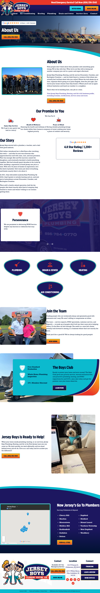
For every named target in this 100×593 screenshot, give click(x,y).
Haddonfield (64, 529)
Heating (41, 13)
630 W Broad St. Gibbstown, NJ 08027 (73, 566)
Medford (84, 519)
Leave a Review (89, 572)
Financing (89, 566)
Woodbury (84, 533)
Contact (93, 13)
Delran (62, 536)
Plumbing (51, 13)
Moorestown (64, 522)
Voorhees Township (88, 526)
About (15, 13)
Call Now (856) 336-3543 (86, 2)
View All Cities (64, 542)
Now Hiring (53, 341)
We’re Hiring (76, 8)
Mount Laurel (86, 522)
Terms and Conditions (34, 591)
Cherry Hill (64, 515)
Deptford (84, 515)
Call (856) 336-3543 (11, 37)
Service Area (82, 13)
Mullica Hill (64, 526)
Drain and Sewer (66, 13)
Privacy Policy (44, 591)
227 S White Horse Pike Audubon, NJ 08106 (73, 573)
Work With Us (90, 578)
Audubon (63, 533)
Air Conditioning (27, 13)
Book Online (91, 8)
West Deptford (86, 529)
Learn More (59, 388)
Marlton (62, 519)
